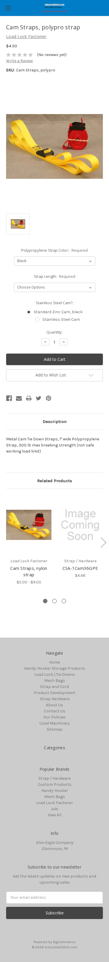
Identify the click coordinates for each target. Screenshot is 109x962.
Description (55, 421)
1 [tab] (45, 601)
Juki (54, 808)
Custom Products (55, 784)
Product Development (54, 692)
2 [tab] (54, 601)
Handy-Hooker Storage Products (54, 668)
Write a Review (19, 60)
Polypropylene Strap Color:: (54, 250)
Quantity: (54, 332)
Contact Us (54, 711)
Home (54, 662)
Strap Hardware (54, 698)
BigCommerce (64, 942)
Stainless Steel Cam (61, 319)
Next (103, 542)
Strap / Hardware (54, 778)
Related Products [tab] (54, 480)
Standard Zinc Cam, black (58, 311)
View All (54, 815)
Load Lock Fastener (54, 802)
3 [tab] (64, 601)
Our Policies (54, 717)
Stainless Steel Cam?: (54, 302)
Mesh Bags (54, 680)
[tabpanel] (29, 540)
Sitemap (54, 729)
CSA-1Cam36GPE (80, 568)
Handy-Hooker (54, 790)
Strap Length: (55, 276)
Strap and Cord (54, 686)
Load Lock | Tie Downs (54, 674)
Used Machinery (55, 723)
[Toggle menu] (8, 8)
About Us (54, 704)
